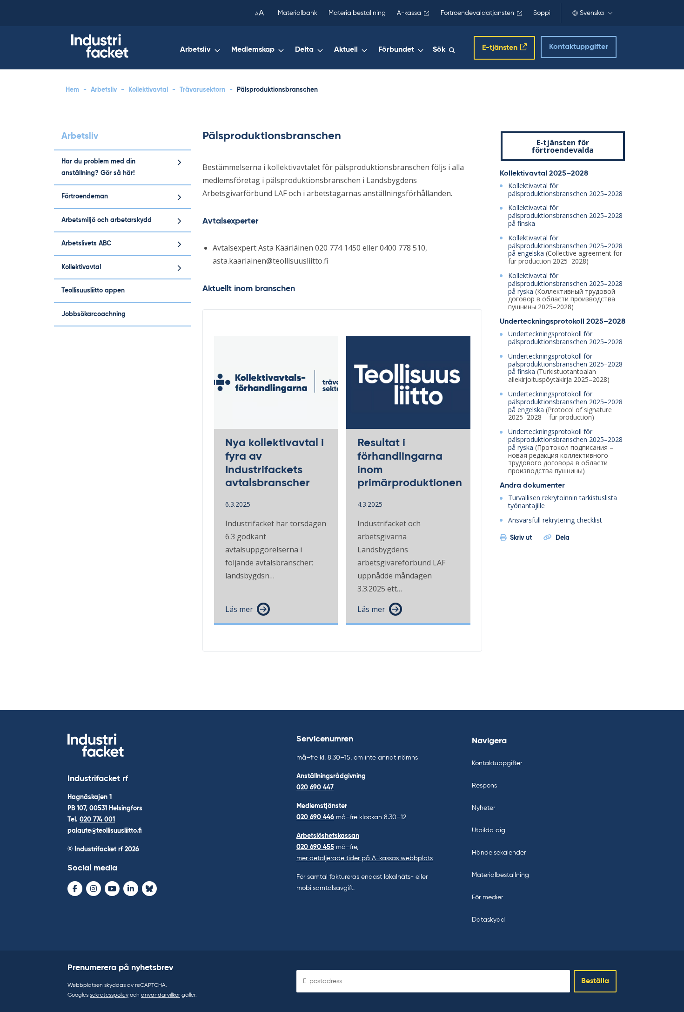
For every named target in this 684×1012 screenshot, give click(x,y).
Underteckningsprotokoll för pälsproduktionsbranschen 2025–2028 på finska (565, 364)
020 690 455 (315, 847)
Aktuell (346, 50)
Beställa (595, 981)
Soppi (541, 13)
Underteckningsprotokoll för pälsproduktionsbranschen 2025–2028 (565, 337)
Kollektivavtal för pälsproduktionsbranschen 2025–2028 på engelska (565, 245)
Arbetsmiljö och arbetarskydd (106, 220)
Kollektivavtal (148, 90)
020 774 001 (97, 819)
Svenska (592, 13)
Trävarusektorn (202, 90)
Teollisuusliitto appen (93, 290)
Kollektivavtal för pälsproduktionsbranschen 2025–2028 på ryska (565, 283)
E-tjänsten (499, 48)
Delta (304, 50)
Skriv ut (521, 538)
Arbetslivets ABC (86, 243)
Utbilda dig (488, 830)
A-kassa (409, 13)
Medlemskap (253, 50)
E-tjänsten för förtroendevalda (562, 146)
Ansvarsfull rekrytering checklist (555, 520)
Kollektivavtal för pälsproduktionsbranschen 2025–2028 (565, 189)
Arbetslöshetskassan (327, 836)
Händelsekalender (499, 852)
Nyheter (483, 808)
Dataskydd (488, 920)
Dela (563, 538)
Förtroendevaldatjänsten (477, 13)
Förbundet (396, 50)
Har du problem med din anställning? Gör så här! (98, 167)
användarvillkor (160, 995)
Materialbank (297, 13)
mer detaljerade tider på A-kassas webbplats (364, 858)
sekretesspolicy (109, 995)
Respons (484, 785)
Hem (72, 90)
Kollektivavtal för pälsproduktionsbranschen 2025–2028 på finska (565, 215)
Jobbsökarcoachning (93, 314)
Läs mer (239, 609)
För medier (487, 897)
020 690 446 (315, 817)
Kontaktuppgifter (578, 47)
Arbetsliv (195, 50)
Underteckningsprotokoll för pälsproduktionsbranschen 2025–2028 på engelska (565, 401)
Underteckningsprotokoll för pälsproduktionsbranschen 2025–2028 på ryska (565, 439)
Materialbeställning (357, 13)
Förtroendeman (84, 196)
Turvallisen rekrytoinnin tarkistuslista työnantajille (562, 501)
